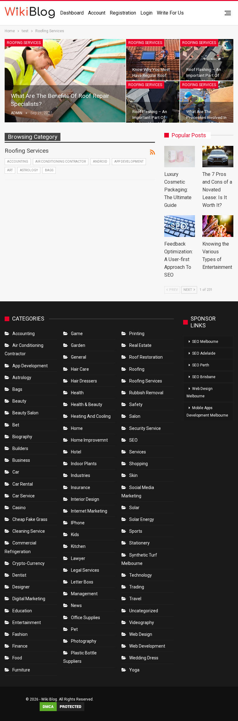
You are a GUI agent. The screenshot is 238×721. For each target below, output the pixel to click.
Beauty (19, 401)
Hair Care (80, 369)
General (78, 357)
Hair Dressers (84, 380)
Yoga (134, 669)
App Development (128, 161)
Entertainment (26, 622)
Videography (141, 622)
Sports (135, 531)
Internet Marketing (89, 511)
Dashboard (72, 13)
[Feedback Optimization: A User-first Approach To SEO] (179, 226)
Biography (22, 436)
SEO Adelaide (203, 353)
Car (15, 472)
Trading (136, 586)
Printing (136, 333)
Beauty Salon (25, 412)
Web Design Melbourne (200, 392)
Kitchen (78, 546)
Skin (133, 475)
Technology (140, 575)
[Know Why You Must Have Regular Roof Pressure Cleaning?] (153, 60)
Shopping (138, 463)
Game (77, 333)
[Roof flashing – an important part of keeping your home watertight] (206, 60)
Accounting (17, 161)
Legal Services (85, 570)
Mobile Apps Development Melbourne (207, 411)
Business (21, 460)
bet (15, 424)
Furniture (21, 669)
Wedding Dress (144, 657)
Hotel (76, 451)
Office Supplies (85, 617)
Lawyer (78, 558)
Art (10, 170)
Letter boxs (82, 581)
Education (22, 610)
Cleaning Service (28, 531)
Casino (19, 507)
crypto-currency (28, 563)
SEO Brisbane (203, 377)
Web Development (147, 646)
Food (17, 657)
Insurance (80, 487)
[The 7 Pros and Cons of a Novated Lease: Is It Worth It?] (217, 157)
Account (96, 13)
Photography (83, 641)
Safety (136, 404)
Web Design (140, 634)
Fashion (20, 634)
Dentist (19, 575)
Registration (123, 13)
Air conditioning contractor (60, 161)
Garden (78, 345)
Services (137, 451)
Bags (49, 170)
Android (100, 161)
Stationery (139, 542)
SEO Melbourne (205, 341)
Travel (135, 598)
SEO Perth (200, 365)
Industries (80, 475)
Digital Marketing (28, 598)
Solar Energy (141, 519)
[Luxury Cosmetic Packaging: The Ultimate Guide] (179, 157)
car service (23, 495)
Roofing (136, 369)
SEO (133, 440)
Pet (74, 629)
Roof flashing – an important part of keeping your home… (206, 75)
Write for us (170, 13)
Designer (21, 586)
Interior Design (85, 499)
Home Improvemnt (89, 440)
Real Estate (140, 345)
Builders (20, 448)
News (76, 605)
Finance (20, 646)
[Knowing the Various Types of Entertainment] (217, 226)
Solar (134, 507)
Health (77, 392)
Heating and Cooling (91, 416)
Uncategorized (143, 610)
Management (84, 593)
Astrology (29, 170)
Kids (75, 534)
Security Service (145, 428)
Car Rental (22, 484)
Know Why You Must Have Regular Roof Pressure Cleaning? (151, 75)
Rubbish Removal (146, 392)
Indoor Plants (84, 463)
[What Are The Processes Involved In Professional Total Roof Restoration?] (206, 102)
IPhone (78, 522)
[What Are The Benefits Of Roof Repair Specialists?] (65, 81)
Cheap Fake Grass (29, 519)
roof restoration (146, 357)
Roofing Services (24, 43)
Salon (134, 416)
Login (146, 13)
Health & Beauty (86, 404)
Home (77, 428)
